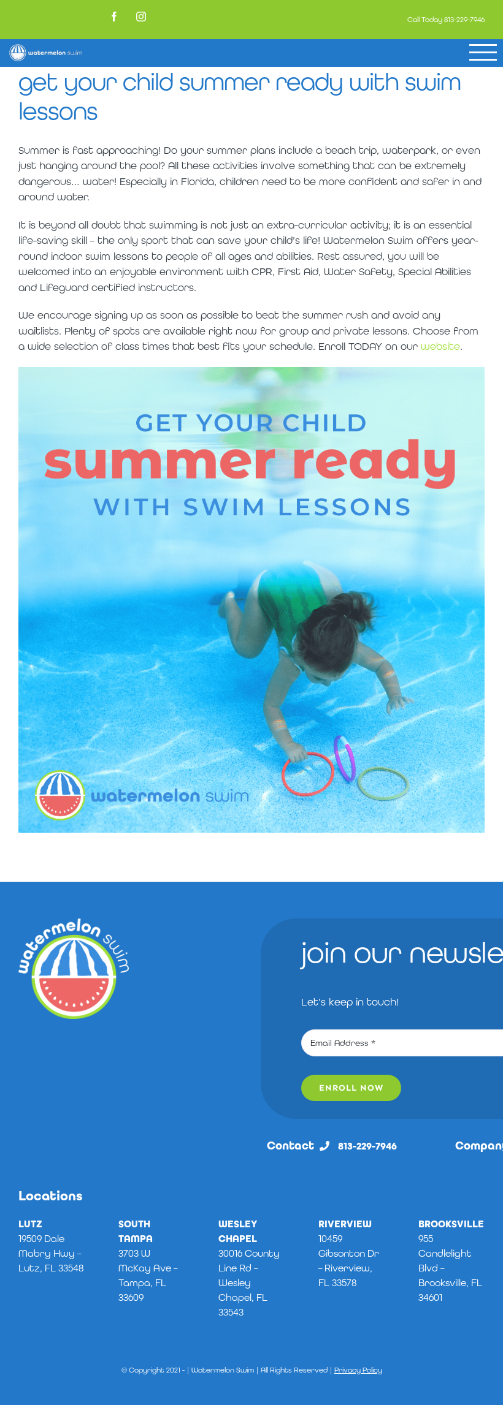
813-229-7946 (464, 19)
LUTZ (30, 1224)
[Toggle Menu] (483, 52)
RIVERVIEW (345, 1224)
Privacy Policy (358, 1370)
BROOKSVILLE (451, 1224)
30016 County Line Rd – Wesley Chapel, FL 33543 (249, 1283)
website (440, 346)
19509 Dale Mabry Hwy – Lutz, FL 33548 (50, 1253)
